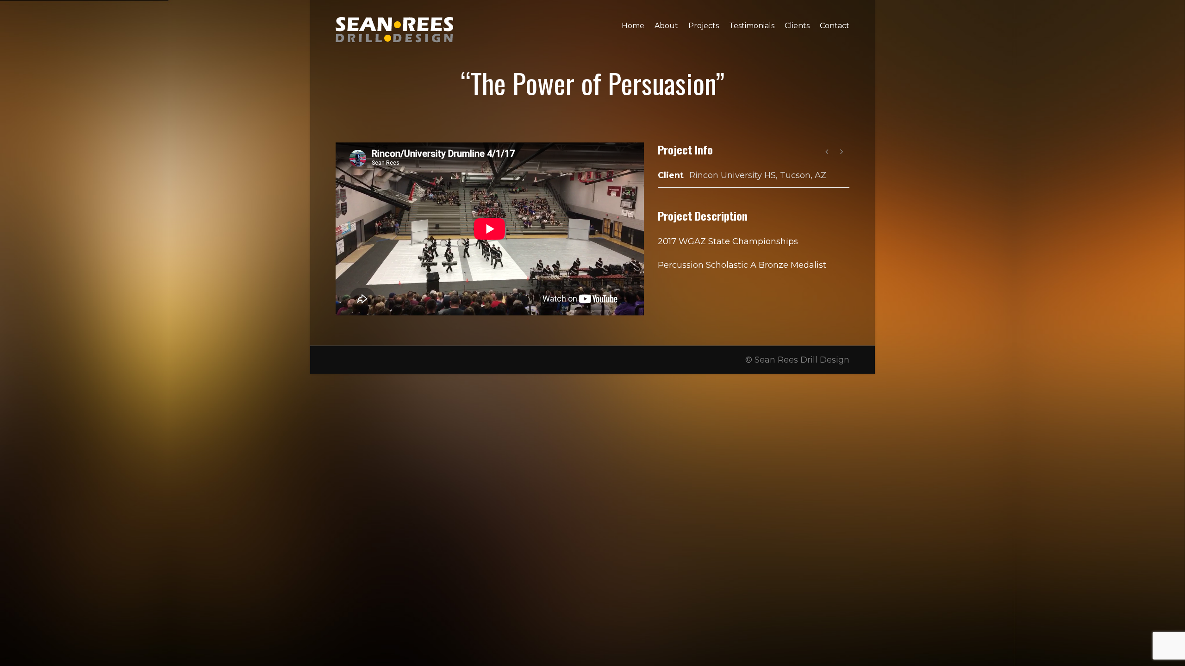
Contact (834, 25)
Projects (703, 25)
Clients (797, 25)
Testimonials (751, 25)
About (666, 25)
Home (633, 25)
